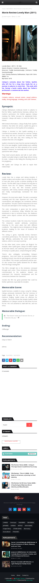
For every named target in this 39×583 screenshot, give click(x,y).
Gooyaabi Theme (11, 580)
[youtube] (24, 509)
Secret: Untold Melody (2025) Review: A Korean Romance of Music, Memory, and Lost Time (24, 544)
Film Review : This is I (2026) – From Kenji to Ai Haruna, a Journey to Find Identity (23, 475)
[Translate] (29, 425)
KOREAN (13, 525)
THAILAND (16, 532)
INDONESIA (9, 9)
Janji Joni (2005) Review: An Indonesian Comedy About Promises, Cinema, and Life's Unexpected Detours (23, 554)
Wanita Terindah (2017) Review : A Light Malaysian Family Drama (22, 563)
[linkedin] (28, 509)
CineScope (13, 522)
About (18, 575)
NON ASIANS (28, 525)
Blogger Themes (20, 578)
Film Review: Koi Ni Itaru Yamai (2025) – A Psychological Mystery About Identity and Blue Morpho (23, 485)
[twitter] (14, 509)
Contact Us (25, 575)
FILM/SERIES (9, 355)
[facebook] (10, 509)
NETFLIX (20, 525)
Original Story (7, 529)
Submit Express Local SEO (11, 441)
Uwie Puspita (7, 16)
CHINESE (5, 522)
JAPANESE (5, 525)
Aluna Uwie (29, 580)
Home (4, 9)
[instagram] (19, 509)
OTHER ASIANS (17, 529)
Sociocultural (6, 532)
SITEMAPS (5, 436)
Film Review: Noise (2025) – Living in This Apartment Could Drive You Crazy (24, 466)
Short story (27, 529)
